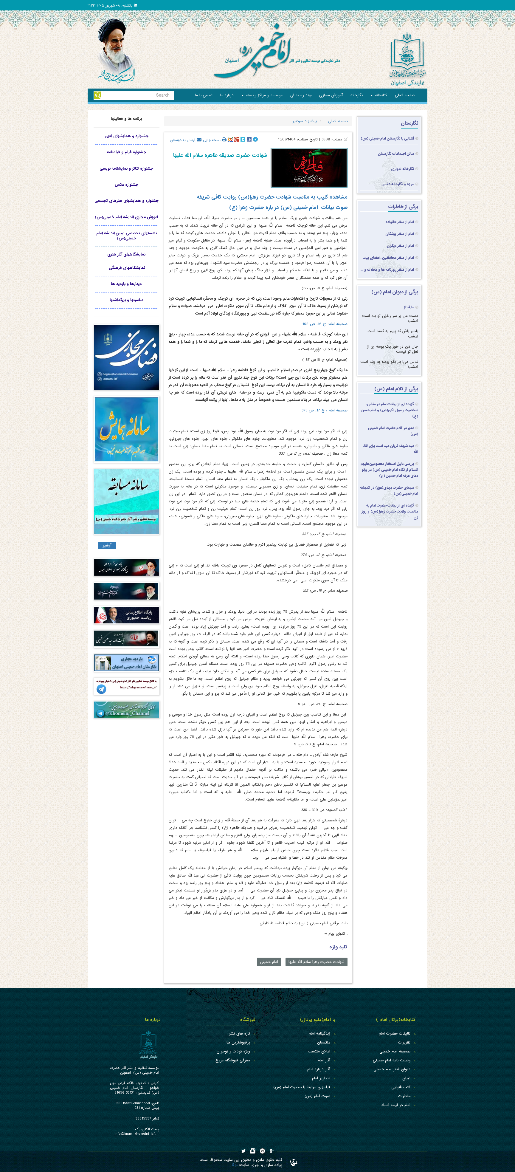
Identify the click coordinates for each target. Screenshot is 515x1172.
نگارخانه (356, 95)
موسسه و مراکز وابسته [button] (263, 95)
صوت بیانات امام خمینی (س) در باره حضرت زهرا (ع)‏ (288, 208)
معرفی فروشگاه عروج (232, 1060)
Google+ (236, 139)
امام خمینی (269, 962)
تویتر (243, 139)
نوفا (235, 1165)
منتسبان (323, 1042)
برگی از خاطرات (403, 206)
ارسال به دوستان (182, 139)
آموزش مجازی (331, 95)
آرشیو (107, 545)
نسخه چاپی (212, 139)
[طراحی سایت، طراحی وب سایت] (292, 1162)
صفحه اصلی (405, 95)
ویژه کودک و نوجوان (233, 1051)
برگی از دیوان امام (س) (394, 292)
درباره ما (227, 95)
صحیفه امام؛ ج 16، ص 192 (325, 324)
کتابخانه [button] (380, 95)
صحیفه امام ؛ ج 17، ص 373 (325, 410)
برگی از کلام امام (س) (396, 389)
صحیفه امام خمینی (394, 1051)
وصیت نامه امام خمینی (391, 1060)
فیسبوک (249, 139)
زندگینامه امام (319, 1033)
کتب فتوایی (400, 1087)
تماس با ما (203, 95)
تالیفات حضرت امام (394, 1033)
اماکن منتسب (319, 1051)
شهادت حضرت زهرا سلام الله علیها (316, 962)
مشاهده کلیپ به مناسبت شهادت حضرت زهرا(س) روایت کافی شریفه (272, 197)
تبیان (406, 1078)
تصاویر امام (321, 1078)
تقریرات (404, 1042)
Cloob (230, 139)
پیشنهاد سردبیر (304, 121)
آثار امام (324, 1060)
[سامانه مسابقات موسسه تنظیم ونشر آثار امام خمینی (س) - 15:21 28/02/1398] (126, 504)
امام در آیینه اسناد (395, 1105)
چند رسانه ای (300, 95)
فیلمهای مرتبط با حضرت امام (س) (301, 1087)
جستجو (97, 95)
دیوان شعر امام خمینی (391, 1069)
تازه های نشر (239, 1033)
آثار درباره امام (318, 1069)
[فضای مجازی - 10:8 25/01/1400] (126, 360)
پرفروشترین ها (238, 1042)
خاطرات (404, 1096)
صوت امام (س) (317, 1096)
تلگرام (255, 139)
